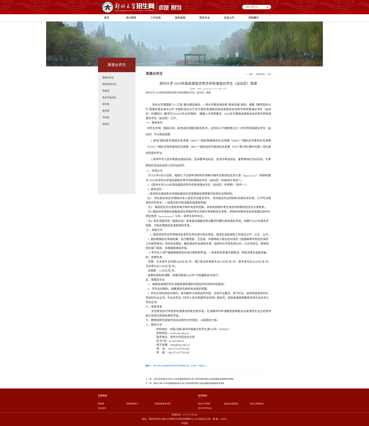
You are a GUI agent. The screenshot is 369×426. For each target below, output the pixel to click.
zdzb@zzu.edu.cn (250, 176)
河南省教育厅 (132, 404)
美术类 (105, 111)
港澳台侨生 (108, 77)
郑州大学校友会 (205, 408)
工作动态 (155, 17)
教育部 (101, 404)
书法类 (105, 117)
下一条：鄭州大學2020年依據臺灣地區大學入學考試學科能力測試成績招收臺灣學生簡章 (185, 383)
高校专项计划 (109, 84)
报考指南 (180, 17)
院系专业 (204, 17)
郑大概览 (131, 17)
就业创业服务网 (231, 404)
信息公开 (229, 17)
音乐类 (105, 104)
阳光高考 (102, 408)
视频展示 (253, 17)
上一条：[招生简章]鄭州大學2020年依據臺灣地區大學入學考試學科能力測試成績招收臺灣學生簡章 (190, 379)
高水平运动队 (109, 97)
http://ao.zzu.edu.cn (165, 216)
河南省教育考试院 (162, 404)
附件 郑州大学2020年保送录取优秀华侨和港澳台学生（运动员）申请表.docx (177, 366)
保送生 (105, 124)
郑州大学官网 (204, 404)
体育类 (105, 91)
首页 (106, 17)
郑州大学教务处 (257, 404)
